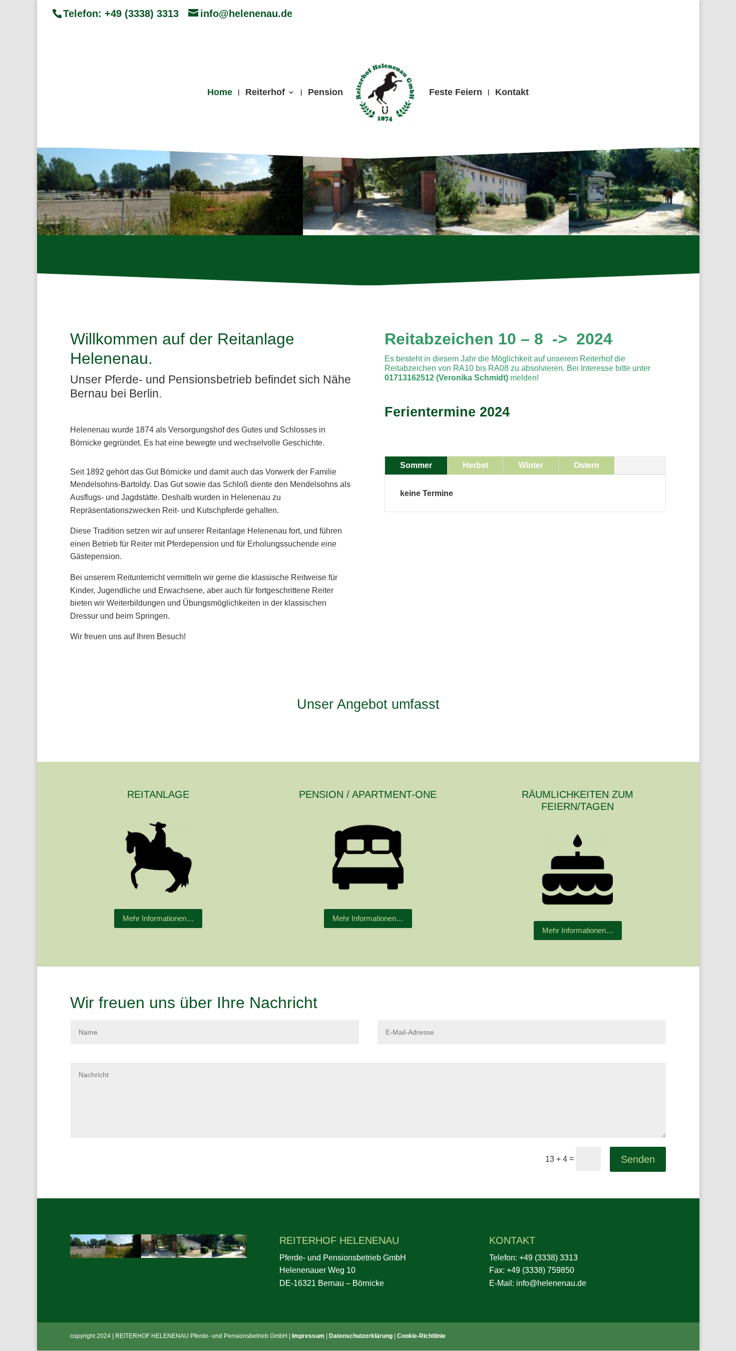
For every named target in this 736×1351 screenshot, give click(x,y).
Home (219, 93)
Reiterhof (265, 93)
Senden (638, 1159)
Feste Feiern (455, 93)
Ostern (586, 465)
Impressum (308, 1335)
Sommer (416, 465)
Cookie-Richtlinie (421, 1335)
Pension (325, 93)
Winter (531, 465)
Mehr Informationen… (158, 918)
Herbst (475, 465)
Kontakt (512, 93)
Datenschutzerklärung (361, 1335)
